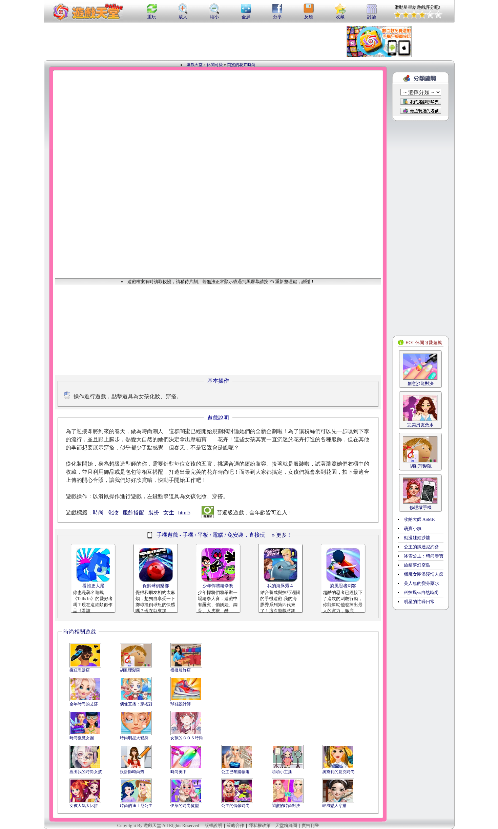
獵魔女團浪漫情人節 (423, 574)
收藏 (340, 16)
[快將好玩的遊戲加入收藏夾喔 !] (420, 102)
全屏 (246, 16)
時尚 (98, 512)
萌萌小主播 (282, 771)
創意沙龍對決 (420, 383)
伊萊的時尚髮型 (184, 805)
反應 (308, 16)
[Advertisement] (209, 41)
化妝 (113, 512)
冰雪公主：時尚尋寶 (423, 555)
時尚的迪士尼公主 (136, 805)
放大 (183, 16)
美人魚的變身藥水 (421, 583)
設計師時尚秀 (132, 771)
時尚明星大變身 (134, 738)
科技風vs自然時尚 (421, 592)
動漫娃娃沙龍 (417, 537)
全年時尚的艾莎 (83, 704)
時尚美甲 (178, 771)
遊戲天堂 (194, 64)
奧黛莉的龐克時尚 (338, 771)
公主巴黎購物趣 (235, 771)
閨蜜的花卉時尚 (241, 64)
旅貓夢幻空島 (417, 565)
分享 (277, 16)
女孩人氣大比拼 (83, 805)
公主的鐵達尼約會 (421, 546)
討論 (371, 16)
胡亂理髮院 (130, 670)
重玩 (151, 16)
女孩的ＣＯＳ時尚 (186, 738)
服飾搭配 (133, 512)
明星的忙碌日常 (419, 601)
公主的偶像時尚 (235, 805)
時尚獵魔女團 (81, 738)
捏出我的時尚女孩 (85, 771)
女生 (168, 512)
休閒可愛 (215, 64)
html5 (184, 512)
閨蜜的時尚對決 (286, 805)
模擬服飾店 (180, 670)
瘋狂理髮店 (79, 670)
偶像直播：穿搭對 (136, 704)
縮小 (214, 16)
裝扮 (153, 512)
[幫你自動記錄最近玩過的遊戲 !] (420, 110)
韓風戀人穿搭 (334, 805)
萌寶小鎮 (412, 528)
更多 (279, 535)
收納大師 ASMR (419, 519)
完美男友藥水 (420, 424)
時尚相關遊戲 (79, 632)
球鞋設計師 (180, 704)
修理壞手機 (421, 507)
